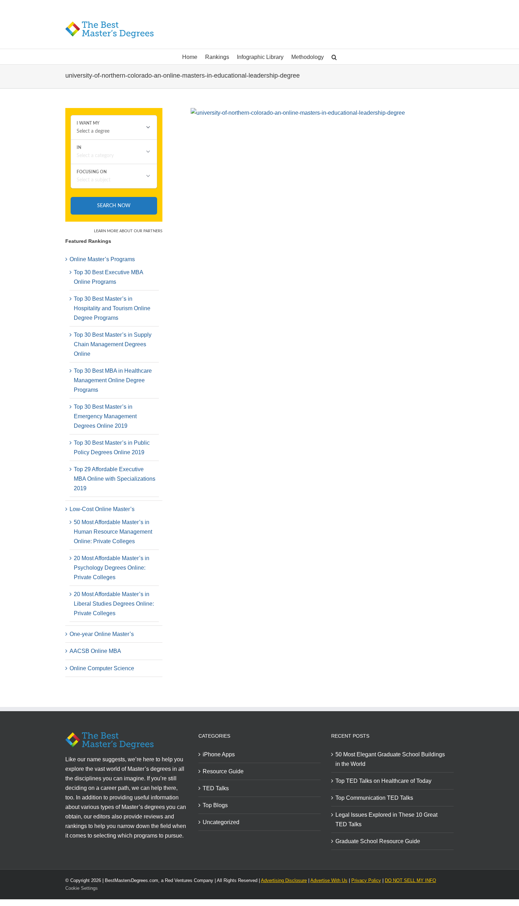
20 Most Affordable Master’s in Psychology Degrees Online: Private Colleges (111, 567)
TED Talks (216, 788)
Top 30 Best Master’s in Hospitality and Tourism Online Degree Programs (112, 308)
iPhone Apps (219, 754)
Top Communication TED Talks (374, 798)
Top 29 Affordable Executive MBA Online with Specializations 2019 (114, 478)
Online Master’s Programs (102, 259)
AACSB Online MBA (95, 651)
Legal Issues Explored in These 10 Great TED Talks (386, 819)
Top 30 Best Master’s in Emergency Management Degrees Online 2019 (105, 416)
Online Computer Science (102, 668)
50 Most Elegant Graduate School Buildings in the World (390, 759)
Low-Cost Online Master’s (102, 509)
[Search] (334, 56)
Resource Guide (223, 771)
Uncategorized (221, 822)
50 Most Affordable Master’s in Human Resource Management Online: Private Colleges (113, 531)
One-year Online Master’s (102, 634)
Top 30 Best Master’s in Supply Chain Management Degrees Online (112, 344)
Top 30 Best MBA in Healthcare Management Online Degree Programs (113, 380)
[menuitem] (193, 56)
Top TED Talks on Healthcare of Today (383, 781)
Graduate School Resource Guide (377, 841)
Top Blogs (215, 805)
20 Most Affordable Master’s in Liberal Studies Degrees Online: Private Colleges (114, 603)
